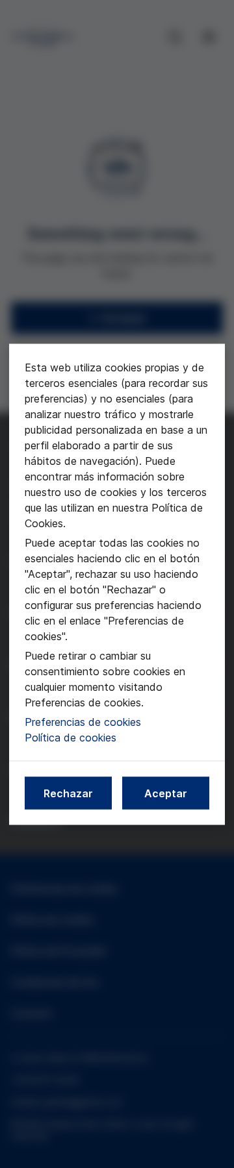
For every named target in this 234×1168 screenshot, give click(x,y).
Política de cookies (70, 736)
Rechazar (68, 792)
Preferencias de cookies (83, 721)
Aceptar (165, 792)
